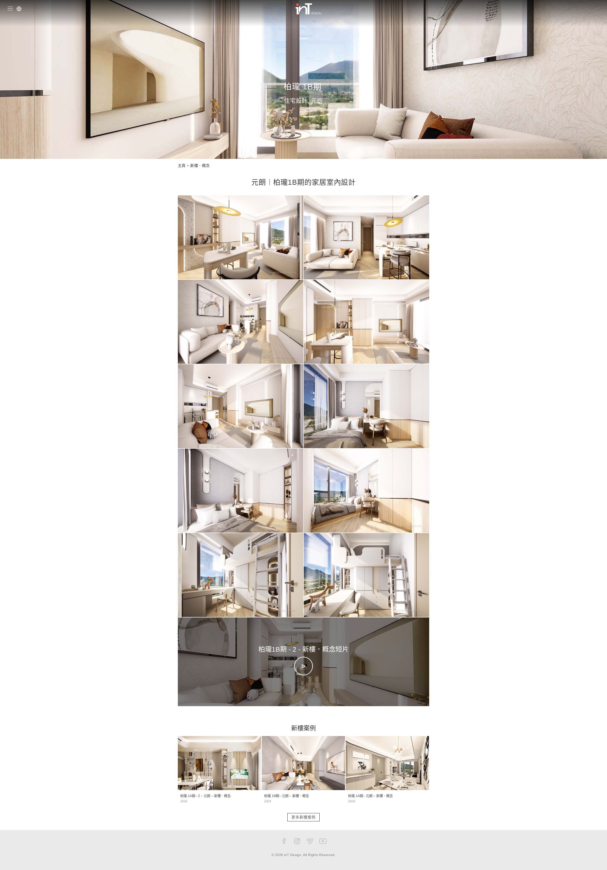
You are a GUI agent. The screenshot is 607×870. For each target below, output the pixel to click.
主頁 (182, 166)
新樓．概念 (200, 166)
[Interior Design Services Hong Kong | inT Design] (308, 8)
